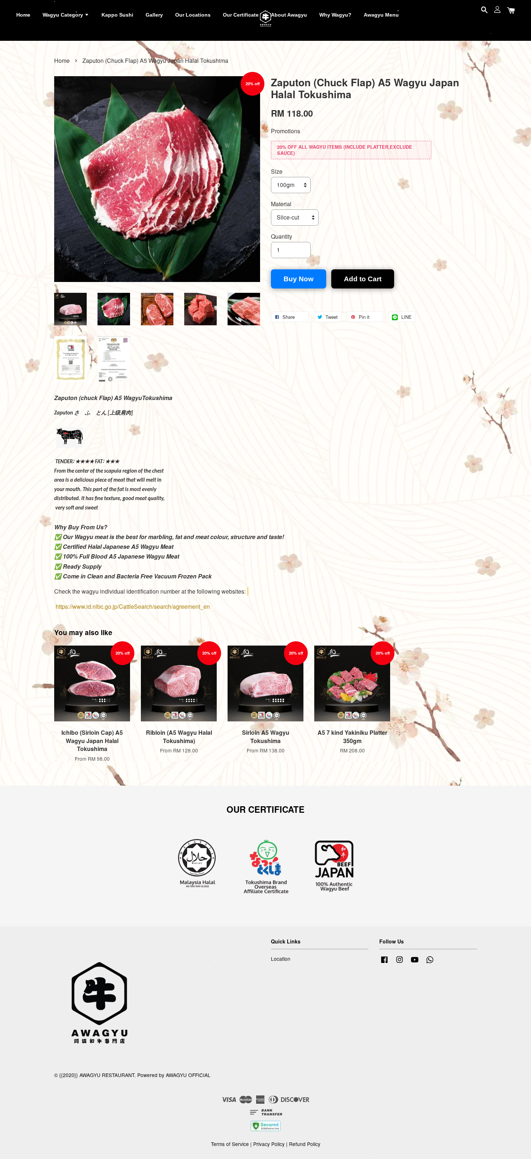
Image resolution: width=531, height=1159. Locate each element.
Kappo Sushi (117, 15)
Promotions (285, 131)
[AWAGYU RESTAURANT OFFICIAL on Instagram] (399, 962)
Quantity (281, 236)
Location (280, 958)
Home (23, 15)
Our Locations (193, 15)
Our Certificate (241, 15)
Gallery (154, 15)
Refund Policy (304, 1143)
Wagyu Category (64, 15)
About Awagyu (289, 15)
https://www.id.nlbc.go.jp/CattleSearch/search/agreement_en (133, 606)
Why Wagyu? (335, 15)
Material (281, 204)
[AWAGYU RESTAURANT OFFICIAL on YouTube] (415, 962)
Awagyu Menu (381, 15)
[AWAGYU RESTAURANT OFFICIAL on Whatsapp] (430, 962)
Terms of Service (230, 1143)
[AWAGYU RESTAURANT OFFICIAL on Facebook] (384, 962)
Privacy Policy (269, 1143)
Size (276, 171)
